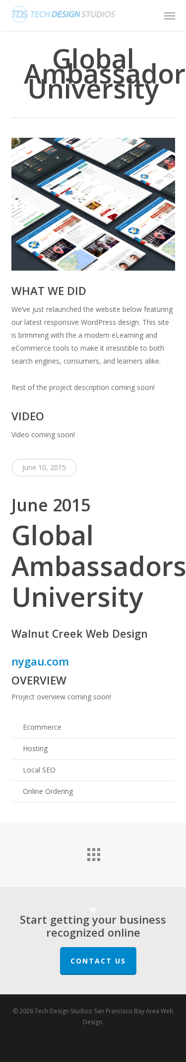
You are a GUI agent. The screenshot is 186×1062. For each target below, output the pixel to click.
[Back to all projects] (93, 852)
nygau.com (40, 661)
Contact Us (98, 960)
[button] (169, 15)
